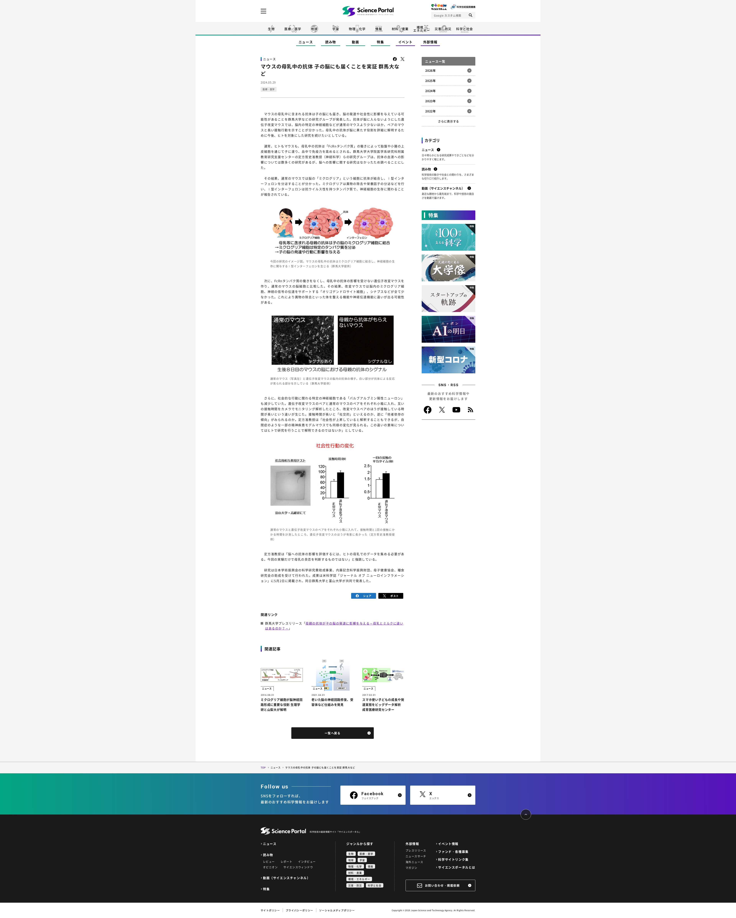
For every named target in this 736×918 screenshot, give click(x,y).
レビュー (269, 861)
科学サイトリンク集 (453, 859)
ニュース (306, 41)
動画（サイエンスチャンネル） (286, 878)
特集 (380, 41)
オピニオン (270, 867)
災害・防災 (443, 28)
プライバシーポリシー (299, 910)
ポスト (394, 596)
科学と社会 (464, 28)
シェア (367, 596)
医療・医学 (292, 28)
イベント (405, 41)
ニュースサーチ (416, 856)
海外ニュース (414, 862)
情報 (378, 28)
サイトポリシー (270, 910)
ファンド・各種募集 (453, 851)
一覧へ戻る (333, 733)
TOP (263, 767)
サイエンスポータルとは (456, 867)
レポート (286, 861)
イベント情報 (448, 844)
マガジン (411, 868)
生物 (271, 28)
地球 (314, 28)
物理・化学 (357, 28)
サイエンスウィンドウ (298, 867)
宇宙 (335, 28)
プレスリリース (416, 850)
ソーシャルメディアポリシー (337, 910)
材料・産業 (400, 28)
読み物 (330, 41)
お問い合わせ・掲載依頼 (442, 885)
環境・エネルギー (359, 879)
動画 (355, 41)
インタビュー (307, 861)
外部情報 (430, 41)
